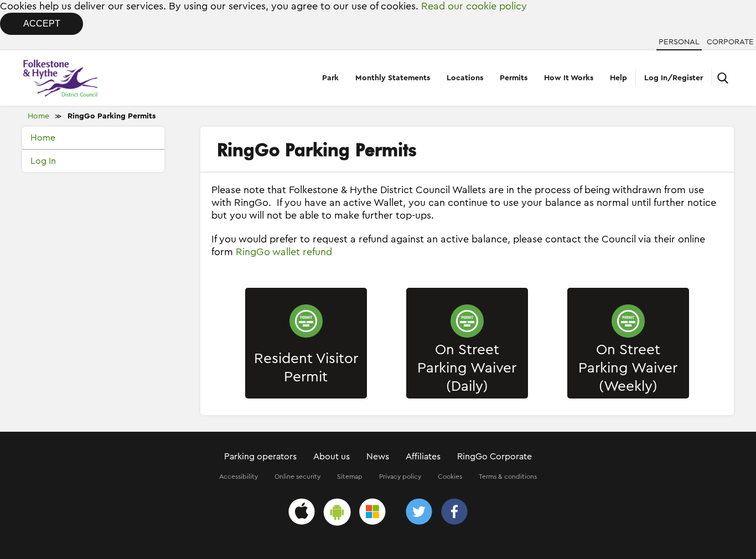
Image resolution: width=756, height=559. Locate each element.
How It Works (568, 78)
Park (330, 78)
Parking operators (260, 456)
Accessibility (238, 476)
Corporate (730, 42)
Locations (465, 78)
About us (331, 456)
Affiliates (423, 456)
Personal (679, 42)
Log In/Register (673, 78)
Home (38, 116)
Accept (41, 23)
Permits (513, 78)
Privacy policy (400, 476)
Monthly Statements (392, 78)
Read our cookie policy (474, 6)
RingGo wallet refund (284, 252)
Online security (297, 476)
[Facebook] (454, 513)
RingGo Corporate (494, 456)
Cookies (450, 476)
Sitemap (350, 476)
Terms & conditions (508, 476)
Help (618, 78)
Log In (43, 161)
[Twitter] (419, 513)
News (377, 456)
